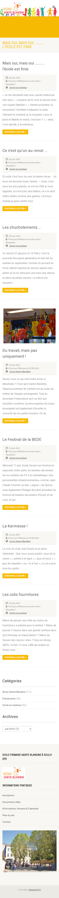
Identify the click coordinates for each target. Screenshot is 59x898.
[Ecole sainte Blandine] (19, 8)
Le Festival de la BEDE (21, 439)
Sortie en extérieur (18, 87)
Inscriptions (8, 795)
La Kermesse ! (15, 526)
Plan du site (8, 815)
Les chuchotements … (21, 227)
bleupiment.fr (35, 890)
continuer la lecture (14, 132)
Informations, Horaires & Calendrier (20, 808)
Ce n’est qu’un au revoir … (24, 150)
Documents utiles (11, 802)
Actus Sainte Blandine (19, 371)
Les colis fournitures (20, 594)
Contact (6, 822)
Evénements (9, 698)
